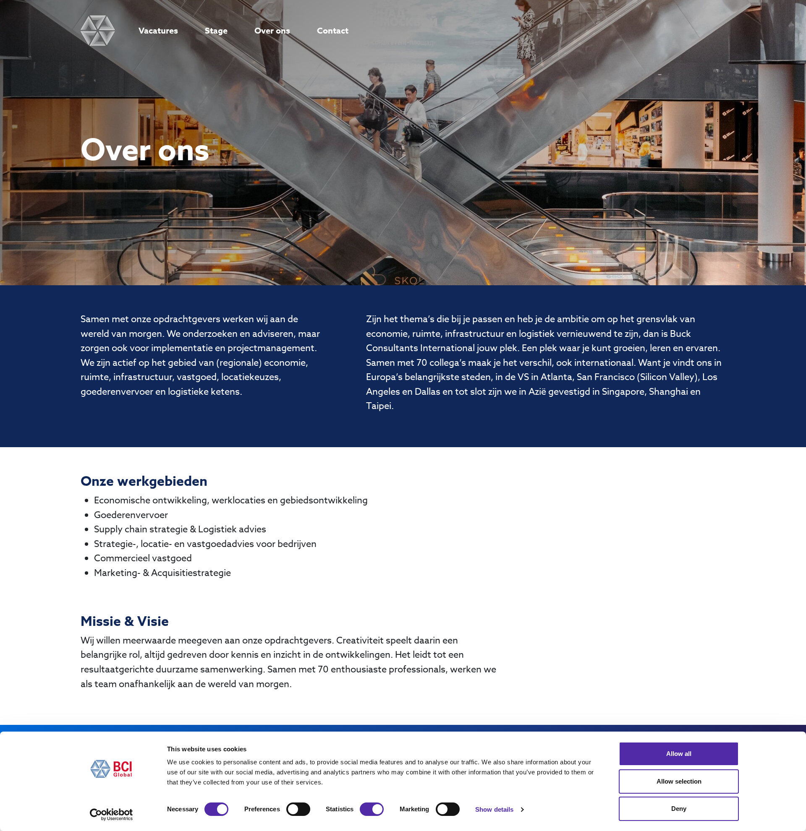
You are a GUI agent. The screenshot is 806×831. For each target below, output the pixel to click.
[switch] (298, 809)
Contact (332, 30)
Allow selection (679, 781)
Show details (494, 809)
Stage (216, 30)
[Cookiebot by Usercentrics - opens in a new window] (111, 814)
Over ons (272, 30)
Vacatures (158, 30)
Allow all (678, 753)
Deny (678, 808)
